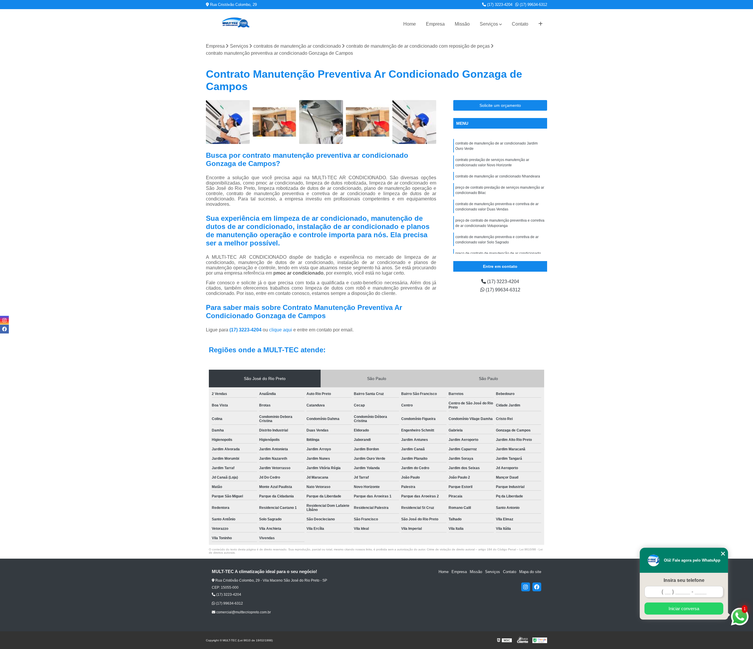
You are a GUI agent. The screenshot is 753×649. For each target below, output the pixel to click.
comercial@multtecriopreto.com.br (243, 612)
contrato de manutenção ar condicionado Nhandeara (497, 176)
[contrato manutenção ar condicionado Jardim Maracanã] (274, 122)
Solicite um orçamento (500, 105)
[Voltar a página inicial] (235, 24)
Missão (462, 23)
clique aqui (280, 329)
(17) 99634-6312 (533, 4)
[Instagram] (525, 586)
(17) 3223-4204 (499, 4)
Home (409, 23)
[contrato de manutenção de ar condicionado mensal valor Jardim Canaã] (368, 122)
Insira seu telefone (684, 580)
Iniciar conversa (684, 608)
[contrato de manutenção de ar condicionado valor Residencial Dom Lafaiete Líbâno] (321, 122)
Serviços (489, 23)
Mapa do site (530, 572)
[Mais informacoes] (540, 24)
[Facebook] (536, 586)
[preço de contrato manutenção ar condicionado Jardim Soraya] (228, 122)
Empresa (435, 23)
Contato (520, 23)
